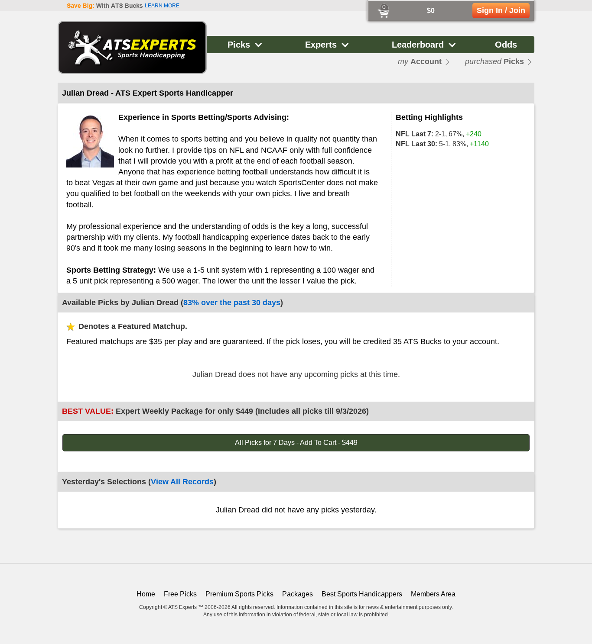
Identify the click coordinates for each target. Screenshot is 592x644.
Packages (297, 594)
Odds (506, 44)
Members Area (433, 594)
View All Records (182, 481)
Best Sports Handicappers (362, 594)
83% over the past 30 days (231, 302)
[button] (245, 44)
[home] (132, 47)
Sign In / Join (501, 10)
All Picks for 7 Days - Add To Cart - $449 (296, 442)
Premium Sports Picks (239, 594)
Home (146, 594)
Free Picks (180, 594)
